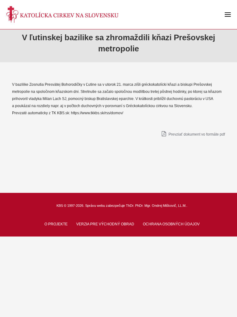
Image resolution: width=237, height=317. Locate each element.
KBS (59, 205)
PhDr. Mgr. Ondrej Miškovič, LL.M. (160, 205)
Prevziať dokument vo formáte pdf (196, 134)
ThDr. (130, 205)
